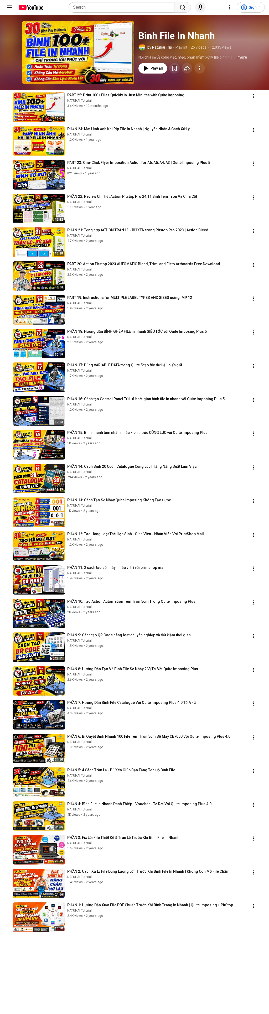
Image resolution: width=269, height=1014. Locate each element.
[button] (78, 52)
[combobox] (123, 7)
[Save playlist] (174, 68)
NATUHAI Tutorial (79, 100)
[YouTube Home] (31, 7)
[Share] (187, 68)
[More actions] (199, 68)
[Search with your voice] (200, 7)
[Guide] (9, 7)
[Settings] (229, 7)
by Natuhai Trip (159, 47)
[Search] (182, 7)
